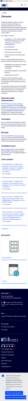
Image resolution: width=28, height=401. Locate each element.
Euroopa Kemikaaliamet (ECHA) (14, 109)
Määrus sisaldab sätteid (7, 149)
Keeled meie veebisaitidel (7, 355)
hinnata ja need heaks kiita (13, 124)
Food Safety (4, 329)
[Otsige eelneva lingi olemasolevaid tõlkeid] (20, 42)
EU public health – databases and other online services (12, 305)
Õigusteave (4, 363)
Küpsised (3, 357)
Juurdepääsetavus (6, 366)
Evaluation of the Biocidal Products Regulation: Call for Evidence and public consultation (14, 185)
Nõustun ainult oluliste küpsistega (16, 397)
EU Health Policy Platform (8, 327)
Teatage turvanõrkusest (7, 352)
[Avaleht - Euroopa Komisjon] (4, 4)
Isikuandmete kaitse (6, 360)
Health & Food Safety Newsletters (14, 302)
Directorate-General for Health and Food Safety (13, 316)
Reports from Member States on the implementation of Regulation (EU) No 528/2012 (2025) (13, 200)
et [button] (21, 4)
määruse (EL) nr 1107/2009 (12, 42)
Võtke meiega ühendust (7, 349)
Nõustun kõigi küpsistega (14, 393)
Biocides (5, 12)
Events (4, 281)
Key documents (6, 257)
